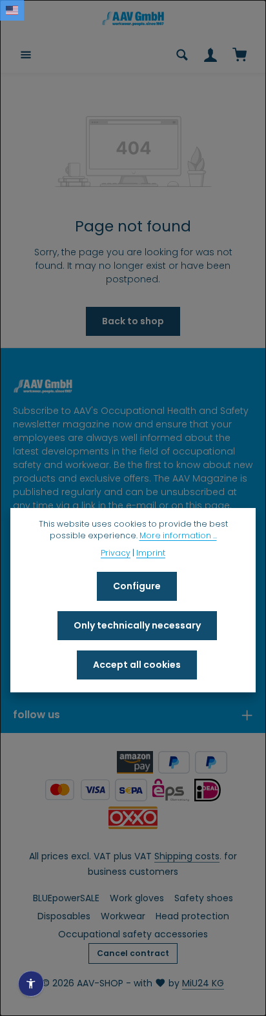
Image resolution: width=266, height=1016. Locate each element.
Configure (137, 586)
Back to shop (133, 321)
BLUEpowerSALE (66, 898)
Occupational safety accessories (133, 934)
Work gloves (137, 898)
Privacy (115, 552)
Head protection (192, 916)
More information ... (178, 535)
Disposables (63, 916)
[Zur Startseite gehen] (133, 19)
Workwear (123, 916)
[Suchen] (182, 55)
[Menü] (26, 55)
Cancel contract (133, 953)
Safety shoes (203, 898)
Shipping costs (187, 856)
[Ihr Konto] (210, 55)
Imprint (150, 552)
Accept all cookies (137, 664)
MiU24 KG (203, 983)
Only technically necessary (137, 625)
